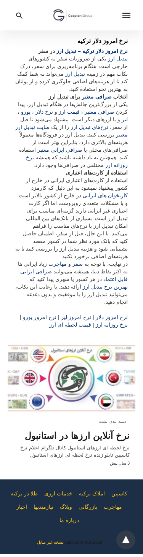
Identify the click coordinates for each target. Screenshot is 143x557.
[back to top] (125, 539)
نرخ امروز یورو (39, 317)
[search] (19, 15)
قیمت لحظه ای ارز (70, 325)
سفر (77, 264)
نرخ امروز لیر (76, 317)
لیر (125, 119)
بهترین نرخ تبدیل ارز (105, 287)
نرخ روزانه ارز (112, 325)
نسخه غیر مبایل (50, 542)
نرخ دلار (44, 112)
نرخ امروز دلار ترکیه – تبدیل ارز (92, 51)
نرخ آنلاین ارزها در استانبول (77, 435)
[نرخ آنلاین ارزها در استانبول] (71, 378)
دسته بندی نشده (112, 421)
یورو (26, 112)
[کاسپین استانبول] (73, 15)
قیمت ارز (69, 112)
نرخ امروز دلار (112, 317)
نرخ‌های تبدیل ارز (89, 127)
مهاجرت (57, 264)
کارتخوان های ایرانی (105, 195)
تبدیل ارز (118, 59)
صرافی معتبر (97, 97)
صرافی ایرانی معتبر (59, 150)
